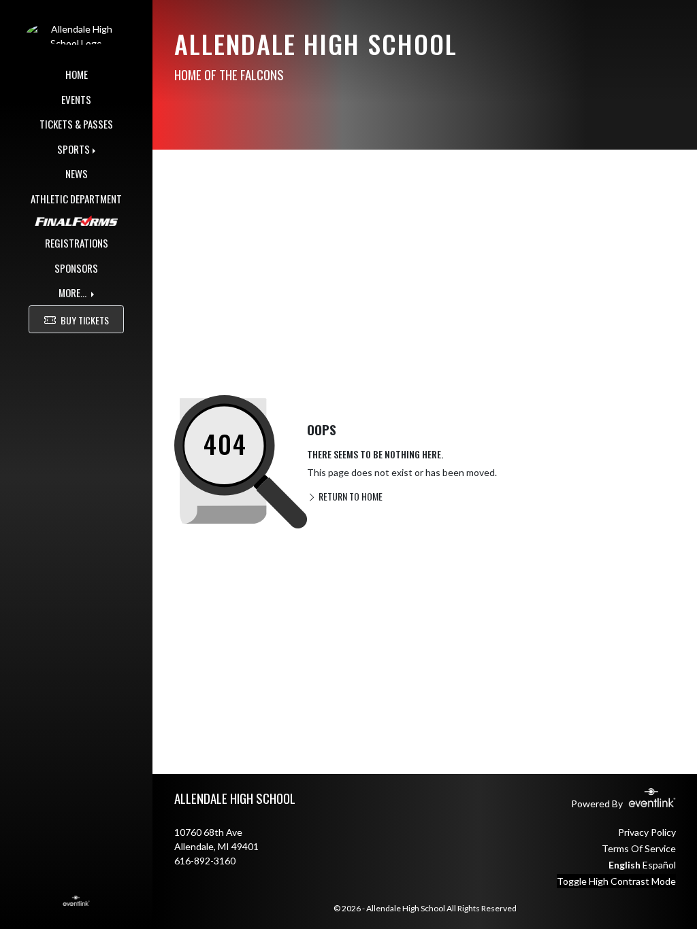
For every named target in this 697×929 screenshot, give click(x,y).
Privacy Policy (647, 832)
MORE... (73, 292)
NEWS (76, 173)
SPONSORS (76, 267)
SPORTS (73, 148)
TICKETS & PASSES (76, 123)
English (625, 865)
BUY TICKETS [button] (85, 320)
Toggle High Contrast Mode (616, 881)
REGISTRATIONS (76, 242)
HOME (76, 74)
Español (659, 865)
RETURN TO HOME (350, 496)
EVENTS (76, 99)
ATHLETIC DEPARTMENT (76, 198)
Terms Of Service (639, 848)
